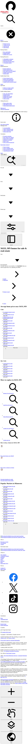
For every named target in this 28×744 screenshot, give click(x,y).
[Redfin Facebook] (13, 582)
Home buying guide (7, 60)
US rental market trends (8, 80)
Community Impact (5, 556)
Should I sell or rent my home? (9, 82)
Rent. (2, 618)
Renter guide (6, 73)
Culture (2, 558)
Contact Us (3, 568)
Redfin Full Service (7, 97)
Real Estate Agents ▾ (5, 144)
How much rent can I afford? (9, 71)
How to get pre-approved (8, 142)
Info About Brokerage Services (10, 655)
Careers (2, 544)
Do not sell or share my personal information (10, 640)
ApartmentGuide (4, 619)
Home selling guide (7, 103)
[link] (16, 122)
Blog (2, 562)
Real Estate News (4, 563)
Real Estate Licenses (10, 653)
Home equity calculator (8, 138)
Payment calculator (7, 136)
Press (2, 559)
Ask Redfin (19, 266)
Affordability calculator (8, 59)
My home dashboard (7, 89)
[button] (14, 7)
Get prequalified (6, 128)
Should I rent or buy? (7, 72)
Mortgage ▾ (3, 108)
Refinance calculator (7, 140)
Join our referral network (8, 149)
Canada (9, 632)
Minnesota (5, 280)
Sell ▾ (2, 84)
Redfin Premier (6, 53)
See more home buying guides (7, 480)
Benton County (6, 291)
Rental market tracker (7, 70)
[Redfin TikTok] (13, 603)
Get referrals (3, 543)
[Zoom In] (11, 691)
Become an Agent (4, 542)
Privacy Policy (12, 638)
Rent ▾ (2, 65)
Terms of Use (3, 638)
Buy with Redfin (6, 52)
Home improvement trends (9, 105)
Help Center (3, 569)
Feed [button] (2, 153)
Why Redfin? (3, 554)
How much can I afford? (8, 137)
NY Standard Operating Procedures (11, 651)
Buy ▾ (2, 40)
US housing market (7, 62)
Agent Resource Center (8, 150)
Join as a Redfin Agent (8, 148)
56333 (4, 303)
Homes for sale (6, 43)
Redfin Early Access (7, 54)
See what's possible (5, 124)
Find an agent (6, 98)
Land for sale (6, 46)
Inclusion (2, 557)
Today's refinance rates (8, 130)
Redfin (4, 279)
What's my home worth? (8, 87)
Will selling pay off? (7, 104)
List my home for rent (8, 78)
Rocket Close (3, 624)
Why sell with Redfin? (8, 93)
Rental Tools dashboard (8, 79)
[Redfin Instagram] (13, 613)
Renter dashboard (7, 68)
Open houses (6, 47)
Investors (2, 561)
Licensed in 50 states (20, 661)
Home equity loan (7, 131)
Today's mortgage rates (8, 129)
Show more (15, 347)
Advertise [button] (3, 570)
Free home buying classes (8, 61)
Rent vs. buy (6, 141)
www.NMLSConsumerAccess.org (8, 661)
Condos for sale (6, 45)
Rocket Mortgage (4, 625)
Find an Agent (6, 147)
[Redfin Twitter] (13, 592)
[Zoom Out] (11, 702)
